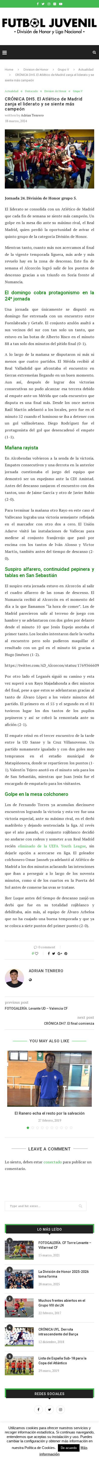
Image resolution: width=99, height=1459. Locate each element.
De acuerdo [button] (69, 1448)
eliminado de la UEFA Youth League (52, 846)
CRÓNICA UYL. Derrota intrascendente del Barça (58, 1332)
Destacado (31, 91)
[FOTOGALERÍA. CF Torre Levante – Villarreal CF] (19, 1250)
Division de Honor (36, 69)
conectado (52, 1162)
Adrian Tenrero (32, 115)
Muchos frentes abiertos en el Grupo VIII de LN (61, 1303)
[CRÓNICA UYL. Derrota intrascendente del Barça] (19, 1336)
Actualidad (85, 69)
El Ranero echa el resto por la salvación (50, 1113)
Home (9, 69)
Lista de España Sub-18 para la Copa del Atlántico (62, 1360)
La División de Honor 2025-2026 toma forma (63, 1274)
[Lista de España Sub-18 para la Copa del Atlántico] (19, 1365)
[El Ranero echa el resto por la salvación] (49, 1079)
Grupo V (63, 69)
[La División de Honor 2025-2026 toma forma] (19, 1279)
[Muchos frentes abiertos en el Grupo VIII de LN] (19, 1307)
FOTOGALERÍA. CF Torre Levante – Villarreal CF (64, 1245)
